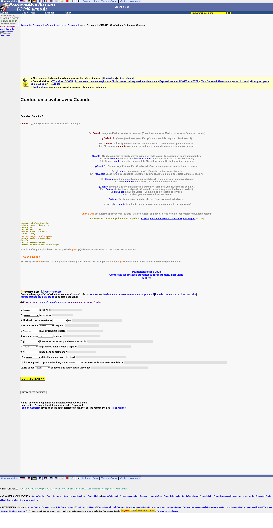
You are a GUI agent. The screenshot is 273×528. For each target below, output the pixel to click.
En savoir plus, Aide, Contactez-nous (58, 507)
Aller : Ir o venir (241, 81)
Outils (123, 478)
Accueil (4, 13)
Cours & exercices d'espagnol (62, 25)
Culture (86, 478)
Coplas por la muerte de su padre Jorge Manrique (168, 218)
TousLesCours (109, 478)
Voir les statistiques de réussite (37, 297)
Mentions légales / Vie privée (259, 507)
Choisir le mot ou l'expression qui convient (134, 81)
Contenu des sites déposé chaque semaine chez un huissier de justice (214, 507)
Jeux (95, 478)
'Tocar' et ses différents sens (216, 81)
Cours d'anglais (38, 496)
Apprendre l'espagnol (32, 25)
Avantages (5, 35)
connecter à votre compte (52, 302)
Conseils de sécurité (107, 507)
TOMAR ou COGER (62, 81)
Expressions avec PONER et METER (179, 81)
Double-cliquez (41, 87)
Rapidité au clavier (190, 496)
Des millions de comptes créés (7, 29)
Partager (57, 292)
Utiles (68, 13)
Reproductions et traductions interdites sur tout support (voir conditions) (149, 507)
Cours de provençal (222, 496)
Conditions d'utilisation (86, 507)
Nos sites (135, 478)
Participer (49, 13)
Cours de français (54, 496)
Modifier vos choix (18, 511)
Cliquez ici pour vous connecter (9, 21)
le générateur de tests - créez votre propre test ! (128, 294)
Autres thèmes (125, 78)
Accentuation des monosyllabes (92, 81)
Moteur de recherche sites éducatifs (248, 496)
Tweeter (48, 292)
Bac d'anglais (12, 500)
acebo (93, 294)
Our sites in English (29, 500)
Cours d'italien (94, 496)
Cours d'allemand (110, 496)
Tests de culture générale (151, 496)
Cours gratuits (9, 478)
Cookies (4, 511)
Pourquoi (55, 84)
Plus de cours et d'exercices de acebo (175, 294)
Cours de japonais (172, 496)
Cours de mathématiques (75, 496)
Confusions (109, 78)
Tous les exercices (30, 408)
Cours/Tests (28, 13)
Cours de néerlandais (129, 496)
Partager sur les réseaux (167, 511)
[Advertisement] (146, 49)
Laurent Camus (33, 507)
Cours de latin (206, 496)
